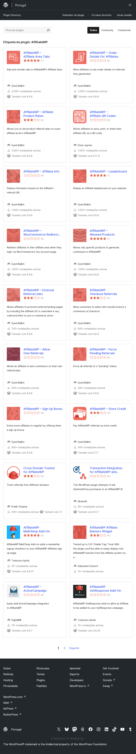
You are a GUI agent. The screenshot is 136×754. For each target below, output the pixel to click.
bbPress (10, 708)
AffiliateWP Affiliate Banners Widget (103, 529)
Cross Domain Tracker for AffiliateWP (39, 470)
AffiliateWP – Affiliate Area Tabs (36, 54)
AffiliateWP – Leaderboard (108, 171)
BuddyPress (12, 714)
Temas (40, 674)
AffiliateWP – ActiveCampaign (35, 588)
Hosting (8, 680)
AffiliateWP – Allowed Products (102, 232)
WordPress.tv (79, 686)
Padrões (41, 686)
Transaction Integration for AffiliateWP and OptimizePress (106, 470)
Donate (109, 680)
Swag (108, 686)
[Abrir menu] (130, 5)
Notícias (8, 674)
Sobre (7, 668)
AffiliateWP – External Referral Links (38, 292)
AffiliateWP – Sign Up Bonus (42, 409)
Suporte (74, 674)
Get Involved (111, 668)
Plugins (40, 680)
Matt (8, 702)
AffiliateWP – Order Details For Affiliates (104, 54)
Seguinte (74, 648)
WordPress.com (14, 697)
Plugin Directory (12, 15)
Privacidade (10, 686)
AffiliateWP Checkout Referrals (103, 292)
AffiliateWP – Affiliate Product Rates (38, 114)
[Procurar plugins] (48, 30)
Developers (76, 680)
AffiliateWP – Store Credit (108, 409)
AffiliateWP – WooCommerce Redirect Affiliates (40, 233)
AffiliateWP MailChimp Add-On (36, 529)
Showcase (42, 668)
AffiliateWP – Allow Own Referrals (36, 351)
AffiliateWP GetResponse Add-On (105, 588)
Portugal (16, 729)
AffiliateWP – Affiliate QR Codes (103, 114)
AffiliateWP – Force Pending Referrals (103, 351)
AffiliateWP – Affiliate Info (41, 171)
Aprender (75, 668)
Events (107, 674)
